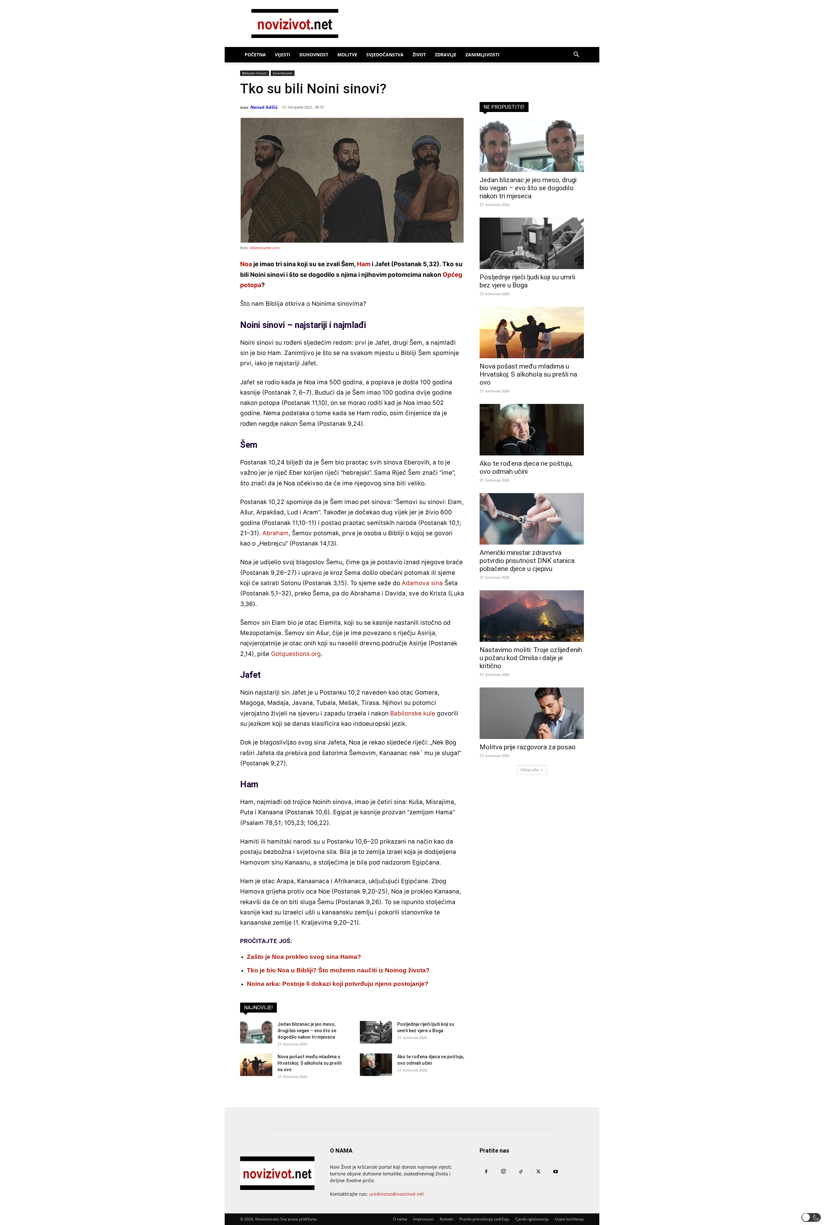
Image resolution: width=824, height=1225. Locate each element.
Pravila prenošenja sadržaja (484, 1219)
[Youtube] (555, 1171)
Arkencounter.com (265, 248)
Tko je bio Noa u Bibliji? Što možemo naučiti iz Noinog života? (338, 970)
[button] (576, 55)
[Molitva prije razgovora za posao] (532, 713)
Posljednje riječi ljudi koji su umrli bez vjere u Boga (527, 281)
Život (419, 54)
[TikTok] (520, 1171)
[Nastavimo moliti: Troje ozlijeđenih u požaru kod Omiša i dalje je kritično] (532, 616)
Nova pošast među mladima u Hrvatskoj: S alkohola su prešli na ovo (309, 1063)
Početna (255, 54)
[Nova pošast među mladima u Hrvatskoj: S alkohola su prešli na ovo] (256, 1064)
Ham (363, 264)
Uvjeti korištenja (569, 1219)
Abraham (275, 533)
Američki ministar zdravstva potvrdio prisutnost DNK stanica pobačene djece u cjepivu (527, 561)
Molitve (347, 54)
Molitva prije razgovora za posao (528, 747)
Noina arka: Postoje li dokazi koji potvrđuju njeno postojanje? (337, 983)
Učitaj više (529, 769)
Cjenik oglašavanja (532, 1219)
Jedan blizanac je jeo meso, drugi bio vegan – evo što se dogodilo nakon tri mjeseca (306, 1031)
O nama (400, 1219)
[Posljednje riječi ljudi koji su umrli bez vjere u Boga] (376, 1032)
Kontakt (446, 1219)
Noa (246, 264)
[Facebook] (486, 1171)
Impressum (423, 1219)
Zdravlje (445, 54)
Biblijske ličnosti (254, 73)
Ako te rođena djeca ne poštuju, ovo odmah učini (526, 467)
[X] (538, 1171)
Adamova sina (422, 583)
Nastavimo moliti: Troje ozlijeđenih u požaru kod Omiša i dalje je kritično (531, 658)
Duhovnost (313, 54)
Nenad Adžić (264, 107)
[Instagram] (503, 1171)
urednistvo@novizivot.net (396, 1194)
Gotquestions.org (296, 654)
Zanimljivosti (482, 54)
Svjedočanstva (385, 54)
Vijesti (282, 54)
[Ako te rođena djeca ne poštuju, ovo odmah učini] (376, 1064)
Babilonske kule (412, 713)
